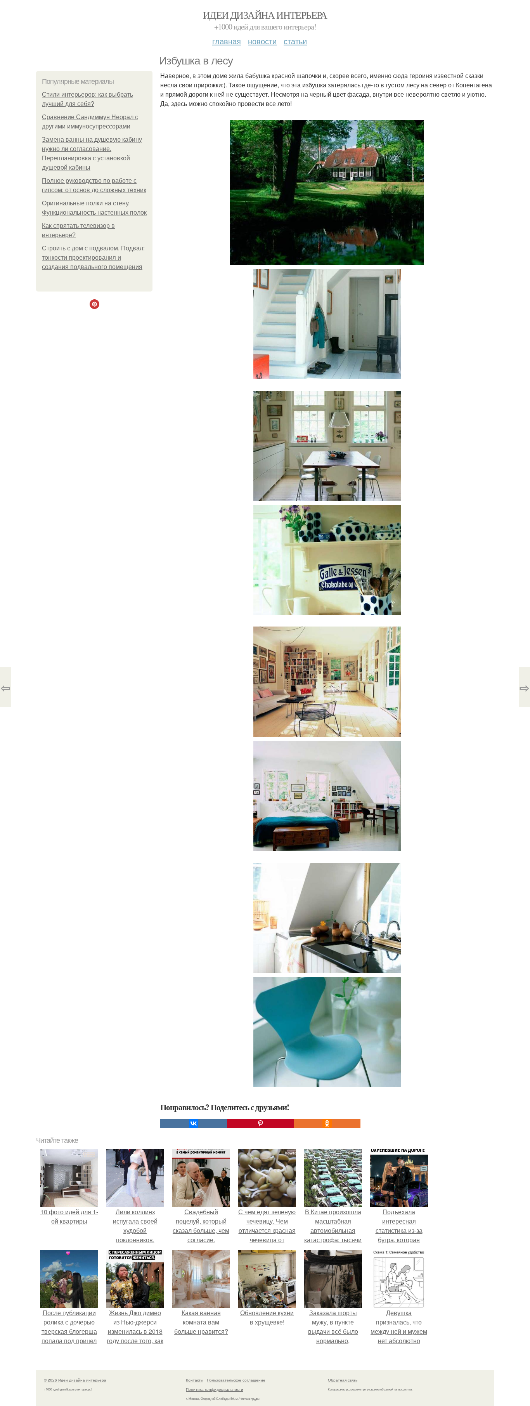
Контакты (194, 1380)
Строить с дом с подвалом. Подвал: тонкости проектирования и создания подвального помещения (93, 257)
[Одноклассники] (327, 1123)
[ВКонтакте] (193, 1123)
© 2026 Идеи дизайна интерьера (75, 1380)
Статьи (295, 41)
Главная (226, 41)
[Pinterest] (260, 1123)
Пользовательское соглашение (236, 1380)
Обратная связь (342, 1380)
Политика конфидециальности (214, 1389)
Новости (262, 41)
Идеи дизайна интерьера (265, 14)
